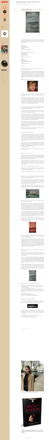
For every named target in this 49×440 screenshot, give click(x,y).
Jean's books (3, 44)
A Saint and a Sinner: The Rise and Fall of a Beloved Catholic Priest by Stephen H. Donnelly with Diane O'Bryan (32, 431)
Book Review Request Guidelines (28, 4)
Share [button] (21, 327)
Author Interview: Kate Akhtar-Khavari (29, 392)
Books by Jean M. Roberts (20, 4)
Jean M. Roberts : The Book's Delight (28, 2)
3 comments (24, 433)
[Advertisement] (32, 353)
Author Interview (16, 10)
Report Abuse (3, 80)
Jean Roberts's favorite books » (4, 54)
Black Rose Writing (16, 11)
